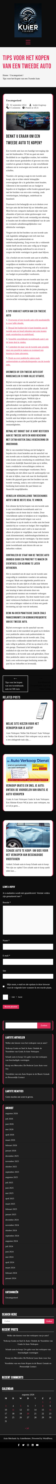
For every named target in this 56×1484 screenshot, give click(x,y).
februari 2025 (11, 1209)
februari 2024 (11, 1273)
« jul (27, 1428)
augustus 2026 (11, 1113)
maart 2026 (10, 1140)
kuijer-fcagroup (39, 105)
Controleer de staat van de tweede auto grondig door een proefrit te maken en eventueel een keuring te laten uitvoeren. (27, 350)
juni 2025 (9, 1188)
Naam (6, 940)
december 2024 (12, 1220)
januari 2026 (10, 1151)
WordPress (47, 1438)
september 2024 (12, 1236)
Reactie (7, 902)
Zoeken (44, 1025)
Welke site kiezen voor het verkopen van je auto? (26, 1043)
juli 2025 (9, 1182)
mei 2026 (9, 1129)
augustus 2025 (11, 1177)
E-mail (6, 955)
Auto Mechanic (10, 1438)
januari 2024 (10, 1278)
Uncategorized (13, 100)
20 (28, 1413)
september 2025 (12, 1172)
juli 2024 (9, 1246)
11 (13, 1410)
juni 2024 (9, 1252)
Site (4, 971)
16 (50, 1410)
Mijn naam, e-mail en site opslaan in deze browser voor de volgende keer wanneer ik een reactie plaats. (29, 986)
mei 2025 (9, 1193)
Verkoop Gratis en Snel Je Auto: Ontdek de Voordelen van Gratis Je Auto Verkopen (27, 790)
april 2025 (9, 1198)
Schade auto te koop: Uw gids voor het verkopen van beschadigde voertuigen (27, 855)
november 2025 (12, 1161)
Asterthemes (25, 1438)
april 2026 (9, 1135)
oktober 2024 (11, 1230)
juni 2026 (9, 1124)
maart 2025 (10, 1204)
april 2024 (9, 1262)
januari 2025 (10, 1214)
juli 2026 (9, 1119)
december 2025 (12, 1156)
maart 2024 (10, 1268)
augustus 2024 (11, 1241)
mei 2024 (9, 1257)
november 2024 (12, 1225)
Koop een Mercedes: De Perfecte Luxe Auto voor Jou (28, 1358)
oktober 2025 (11, 1167)
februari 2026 (11, 1145)
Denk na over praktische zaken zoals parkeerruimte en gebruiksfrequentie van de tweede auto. (28, 361)
